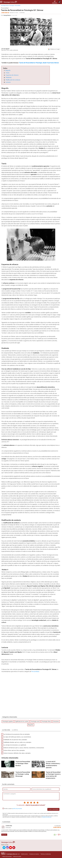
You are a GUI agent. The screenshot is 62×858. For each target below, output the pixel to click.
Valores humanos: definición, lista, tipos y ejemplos (17, 753)
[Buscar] (60, 2)
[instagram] (7, 847)
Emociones (56, 721)
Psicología (11, 5)
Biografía (7, 70)
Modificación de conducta (13, 80)
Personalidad (17, 5)
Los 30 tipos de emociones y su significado (15, 745)
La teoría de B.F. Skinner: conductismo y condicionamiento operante (53, 765)
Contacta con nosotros (34, 854)
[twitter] (4, 847)
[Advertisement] (31, 694)
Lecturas (8, 82)
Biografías (30, 725)
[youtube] (10, 847)
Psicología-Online (5, 5)
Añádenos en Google (55, 49)
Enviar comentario (53, 809)
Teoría (7, 73)
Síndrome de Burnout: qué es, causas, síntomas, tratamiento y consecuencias (24, 748)
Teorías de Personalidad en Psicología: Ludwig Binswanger (23, 774)
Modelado (8, 77)
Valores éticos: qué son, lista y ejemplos (14, 750)
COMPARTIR (54, 3)
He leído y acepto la (13, 808)
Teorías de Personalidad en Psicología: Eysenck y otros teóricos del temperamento (53, 775)
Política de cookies (17, 856)
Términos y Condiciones (46, 854)
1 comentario (22, 12)
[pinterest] (13, 847)
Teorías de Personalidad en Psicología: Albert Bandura (23, 764)
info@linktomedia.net (46, 817)
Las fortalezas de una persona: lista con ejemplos (17, 734)
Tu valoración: (20, 805)
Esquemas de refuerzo (12, 75)
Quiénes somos (24, 854)
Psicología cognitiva (8, 721)
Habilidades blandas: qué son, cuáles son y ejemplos (17, 742)
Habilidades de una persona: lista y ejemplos (15, 740)
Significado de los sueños (21, 721)
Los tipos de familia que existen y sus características (17, 737)
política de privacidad (17, 808)
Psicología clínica (46, 721)
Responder (4, 835)
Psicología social (35, 721)
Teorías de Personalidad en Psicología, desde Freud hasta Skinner (39, 63)
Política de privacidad (7, 856)
